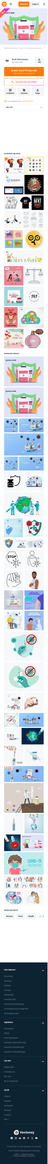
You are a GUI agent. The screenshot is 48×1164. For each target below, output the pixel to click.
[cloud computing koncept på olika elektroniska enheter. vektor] (16, 417)
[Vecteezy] (4, 4)
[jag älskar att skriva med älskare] (13, 333)
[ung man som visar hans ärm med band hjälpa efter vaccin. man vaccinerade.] (13, 811)
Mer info (9, 106)
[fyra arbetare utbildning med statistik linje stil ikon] (31, 201)
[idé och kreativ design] (13, 276)
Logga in (35, 4)
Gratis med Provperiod (24, 71)
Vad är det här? (27, 101)
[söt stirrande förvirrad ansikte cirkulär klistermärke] (13, 297)
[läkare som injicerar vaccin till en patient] (13, 652)
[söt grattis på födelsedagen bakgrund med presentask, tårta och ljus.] (13, 374)
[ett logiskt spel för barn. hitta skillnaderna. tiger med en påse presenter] (15, 163)
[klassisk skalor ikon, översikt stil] (13, 354)
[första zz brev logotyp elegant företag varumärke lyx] (13, 395)
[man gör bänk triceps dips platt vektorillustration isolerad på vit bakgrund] (12, 238)
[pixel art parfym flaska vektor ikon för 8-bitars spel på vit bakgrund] (13, 459)
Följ (39, 62)
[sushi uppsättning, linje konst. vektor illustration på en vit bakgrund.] (14, 257)
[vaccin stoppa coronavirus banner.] (31, 993)
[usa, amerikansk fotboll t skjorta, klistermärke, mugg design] (13, 203)
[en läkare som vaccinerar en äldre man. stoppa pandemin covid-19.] (13, 873)
